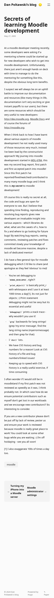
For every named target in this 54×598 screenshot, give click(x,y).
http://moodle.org (14, 127)
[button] (40, 4)
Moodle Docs (37, 119)
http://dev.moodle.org (16, 119)
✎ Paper (46, 593)
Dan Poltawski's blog (20, 4)
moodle (11, 464)
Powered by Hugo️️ (33, 593)
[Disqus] (27, 547)
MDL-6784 (36, 160)
